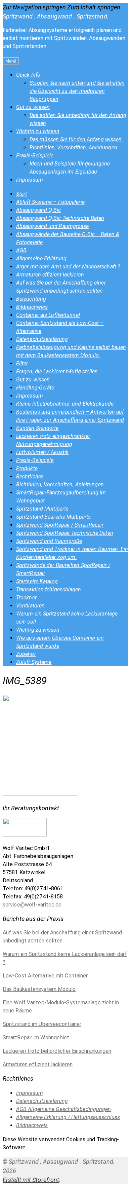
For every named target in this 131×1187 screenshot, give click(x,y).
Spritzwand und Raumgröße (49, 541)
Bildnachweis (32, 307)
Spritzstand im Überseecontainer (42, 1024)
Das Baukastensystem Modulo (39, 989)
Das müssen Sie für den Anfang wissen (76, 139)
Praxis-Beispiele (35, 155)
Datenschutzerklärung (42, 339)
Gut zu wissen (33, 107)
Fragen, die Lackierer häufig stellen (57, 371)
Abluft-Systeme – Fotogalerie (50, 202)
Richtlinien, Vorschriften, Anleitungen (73, 147)
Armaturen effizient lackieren (50, 274)
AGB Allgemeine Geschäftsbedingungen (63, 1109)
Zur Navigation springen (34, 7)
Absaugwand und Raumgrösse (52, 226)
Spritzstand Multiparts (42, 509)
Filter (22, 363)
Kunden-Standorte (37, 428)
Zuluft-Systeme (33, 662)
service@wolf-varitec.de (32, 904)
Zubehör (26, 654)
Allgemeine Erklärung (41, 258)
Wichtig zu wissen (37, 131)
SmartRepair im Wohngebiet (36, 1037)
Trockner (26, 597)
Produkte (27, 468)
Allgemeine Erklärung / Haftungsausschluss (68, 1117)
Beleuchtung (31, 299)
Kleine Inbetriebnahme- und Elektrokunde (65, 404)
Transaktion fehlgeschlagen (48, 589)
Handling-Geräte (35, 387)
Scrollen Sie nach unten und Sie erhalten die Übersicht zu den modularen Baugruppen (77, 91)
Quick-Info (28, 75)
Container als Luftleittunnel (48, 315)
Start (21, 194)
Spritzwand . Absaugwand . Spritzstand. (56, 16)
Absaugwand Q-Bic (38, 210)
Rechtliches (30, 476)
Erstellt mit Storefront (31, 1179)
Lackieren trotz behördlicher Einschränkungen (57, 1051)
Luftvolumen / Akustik (42, 452)
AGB (21, 250)
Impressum (29, 180)
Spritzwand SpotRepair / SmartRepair (60, 525)
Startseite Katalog (37, 581)
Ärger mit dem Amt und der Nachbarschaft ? (68, 266)
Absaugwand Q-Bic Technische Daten (60, 218)
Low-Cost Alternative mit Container (45, 975)
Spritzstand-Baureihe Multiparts (53, 517)
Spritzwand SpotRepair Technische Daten (64, 533)
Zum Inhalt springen (93, 7)
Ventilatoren (30, 605)
